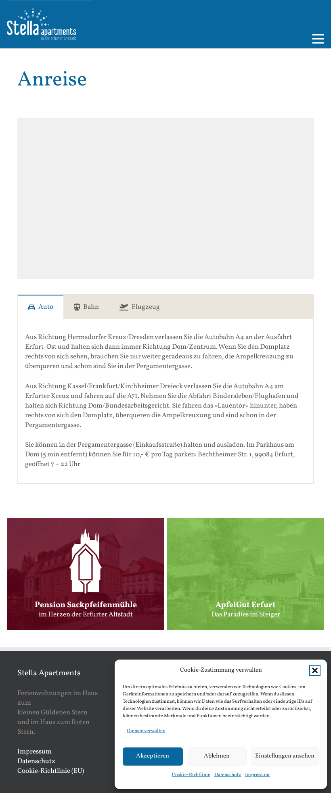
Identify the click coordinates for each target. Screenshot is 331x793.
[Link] (86, 574)
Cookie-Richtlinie (191, 775)
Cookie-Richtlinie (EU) (50, 771)
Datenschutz (227, 775)
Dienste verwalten (146, 731)
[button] (315, 670)
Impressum (257, 775)
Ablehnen (217, 756)
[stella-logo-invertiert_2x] (41, 24)
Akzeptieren (152, 756)
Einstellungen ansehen (284, 756)
